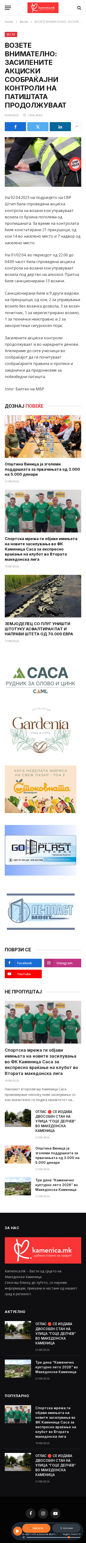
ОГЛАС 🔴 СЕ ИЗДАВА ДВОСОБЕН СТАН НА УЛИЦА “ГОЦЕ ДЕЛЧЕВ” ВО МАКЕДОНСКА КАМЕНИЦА (55, 1121)
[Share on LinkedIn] (60, 126)
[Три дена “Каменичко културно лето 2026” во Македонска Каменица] (18, 1186)
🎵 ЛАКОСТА (36, 1528)
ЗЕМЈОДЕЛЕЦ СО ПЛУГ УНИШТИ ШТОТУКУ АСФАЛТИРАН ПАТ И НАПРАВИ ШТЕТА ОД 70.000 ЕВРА (39, 629)
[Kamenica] (43, 7)
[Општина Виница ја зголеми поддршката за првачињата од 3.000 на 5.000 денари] (43, 436)
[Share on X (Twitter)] (37, 126)
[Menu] (8, 7)
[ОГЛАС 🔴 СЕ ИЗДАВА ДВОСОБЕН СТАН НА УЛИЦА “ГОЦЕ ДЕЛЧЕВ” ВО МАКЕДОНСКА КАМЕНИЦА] (18, 1118)
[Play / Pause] (17, 1531)
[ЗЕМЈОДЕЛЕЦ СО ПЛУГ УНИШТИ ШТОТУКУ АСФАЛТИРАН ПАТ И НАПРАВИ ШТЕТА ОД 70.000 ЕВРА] (43, 596)
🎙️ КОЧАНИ (66, 1528)
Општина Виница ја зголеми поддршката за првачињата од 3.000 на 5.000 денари (42, 469)
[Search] (78, 7)
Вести (11, 34)
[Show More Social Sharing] (76, 126)
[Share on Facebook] (15, 126)
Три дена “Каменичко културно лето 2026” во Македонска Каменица (56, 1185)
